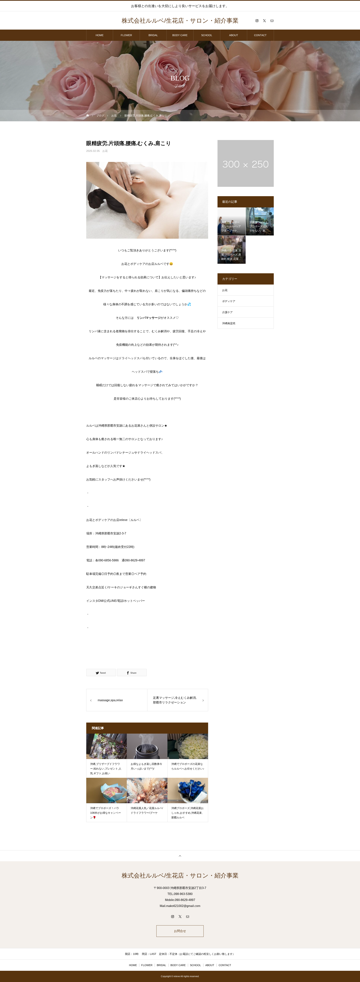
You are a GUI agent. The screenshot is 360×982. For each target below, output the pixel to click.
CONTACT (260, 35)
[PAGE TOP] (180, 855)
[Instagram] (257, 20)
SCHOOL (206, 35)
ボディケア (228, 301)
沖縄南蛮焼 (228, 323)
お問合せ (180, 931)
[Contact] (272, 20)
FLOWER (126, 35)
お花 (105, 150)
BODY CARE (180, 35)
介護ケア (227, 312)
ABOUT (233, 35)
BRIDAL (153, 35)
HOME (100, 35)
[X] (264, 20)
